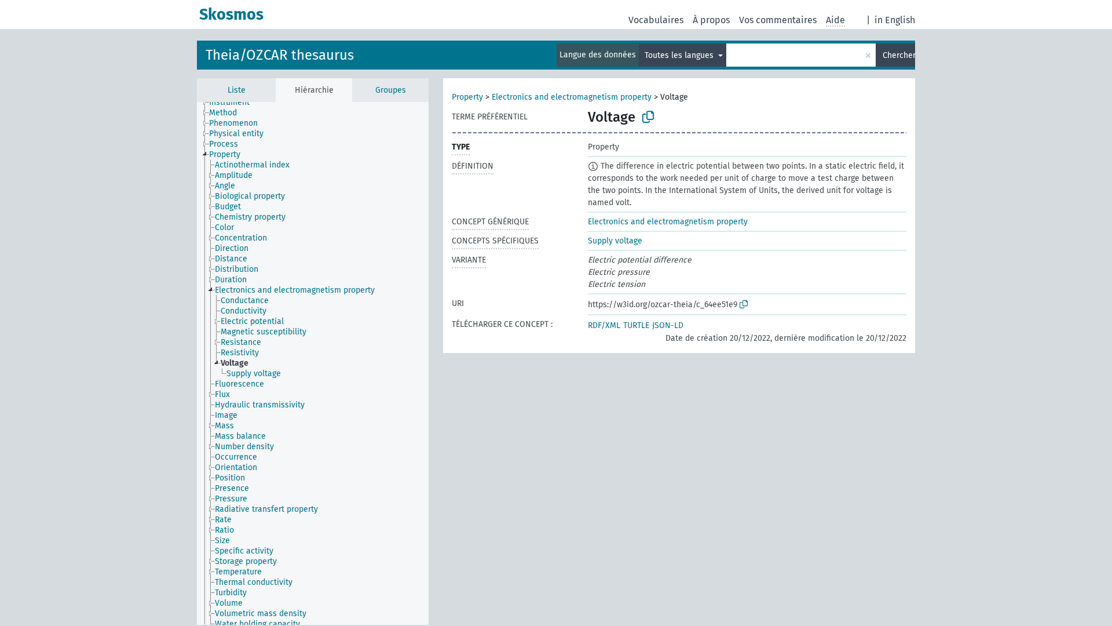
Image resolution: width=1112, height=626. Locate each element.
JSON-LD (667, 325)
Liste (237, 90)
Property (467, 97)
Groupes (390, 90)
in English (895, 20)
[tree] (313, 363)
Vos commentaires (778, 20)
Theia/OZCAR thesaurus (280, 55)
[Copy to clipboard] (648, 117)
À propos (711, 20)
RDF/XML (604, 325)
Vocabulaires (655, 20)
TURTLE (636, 325)
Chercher (899, 55)
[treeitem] (234, 102)
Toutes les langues (680, 55)
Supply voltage (615, 241)
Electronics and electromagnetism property (572, 97)
